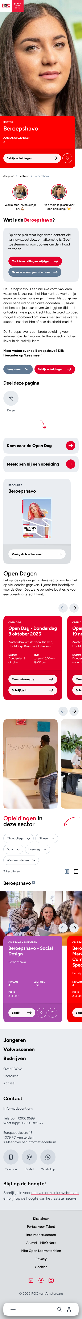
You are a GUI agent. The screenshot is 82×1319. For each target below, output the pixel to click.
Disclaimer (41, 1219)
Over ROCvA (12, 1069)
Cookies (41, 1267)
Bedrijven (14, 1058)
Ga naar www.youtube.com (31, 272)
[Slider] (66, 871)
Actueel (9, 1083)
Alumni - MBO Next (41, 1243)
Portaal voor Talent (41, 1227)
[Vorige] (63, 608)
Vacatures (10, 1076)
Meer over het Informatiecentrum (31, 1142)
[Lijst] (76, 871)
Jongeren (14, 1040)
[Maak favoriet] (67, 158)
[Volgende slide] (74, 711)
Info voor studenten (41, 1235)
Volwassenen (19, 1049)
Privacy (41, 1259)
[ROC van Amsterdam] (12, 6)
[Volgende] (74, 608)
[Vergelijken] (41, 1012)
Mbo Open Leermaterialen (41, 1251)
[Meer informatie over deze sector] (33, 882)
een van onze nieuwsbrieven (55, 1192)
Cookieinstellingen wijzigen (31, 261)
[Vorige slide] (63, 711)
